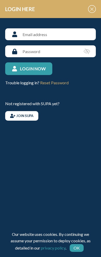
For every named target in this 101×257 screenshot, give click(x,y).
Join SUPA (24, 116)
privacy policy (53, 247)
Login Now (33, 68)
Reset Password (54, 82)
